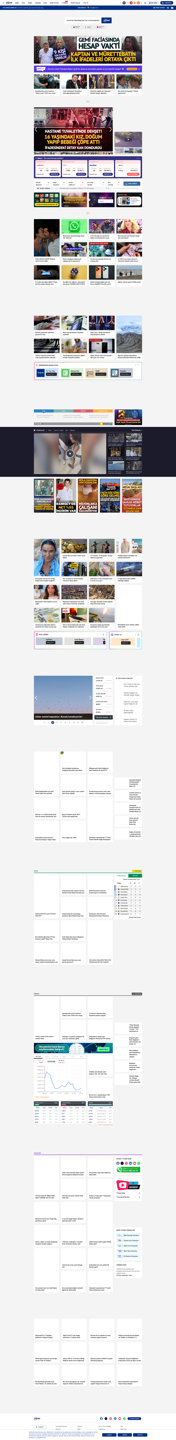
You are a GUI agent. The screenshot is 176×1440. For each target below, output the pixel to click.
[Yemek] (131, 2)
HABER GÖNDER (160, 8)
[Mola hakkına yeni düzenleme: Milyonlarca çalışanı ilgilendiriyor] (121, 1053)
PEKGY (63, 1116)
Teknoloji (79, 1426)
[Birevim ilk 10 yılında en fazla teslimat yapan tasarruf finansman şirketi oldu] (101, 1326)
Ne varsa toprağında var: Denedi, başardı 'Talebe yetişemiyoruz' (74, 1383)
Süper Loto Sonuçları (131, 1246)
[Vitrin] (127, 2)
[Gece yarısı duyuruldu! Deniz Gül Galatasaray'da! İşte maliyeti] (106, 153)
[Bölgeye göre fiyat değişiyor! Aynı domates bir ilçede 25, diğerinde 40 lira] (100, 759)
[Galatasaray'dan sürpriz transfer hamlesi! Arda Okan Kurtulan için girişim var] (64, 153)
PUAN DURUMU (121, 876)
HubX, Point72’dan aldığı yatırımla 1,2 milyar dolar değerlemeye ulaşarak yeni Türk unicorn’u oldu (73, 1338)
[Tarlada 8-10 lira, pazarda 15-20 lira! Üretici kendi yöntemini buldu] (69, 153)
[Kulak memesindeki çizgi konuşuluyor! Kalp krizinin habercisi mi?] (103, 153)
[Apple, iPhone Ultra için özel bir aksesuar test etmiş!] (102, 346)
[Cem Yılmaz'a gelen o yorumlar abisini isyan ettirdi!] (111, 153)
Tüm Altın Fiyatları (102, 717)
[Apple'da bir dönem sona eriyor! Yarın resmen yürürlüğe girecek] (88, 153)
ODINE (36, 1122)
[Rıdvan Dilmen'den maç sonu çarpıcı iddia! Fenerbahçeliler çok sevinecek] (46, 950)
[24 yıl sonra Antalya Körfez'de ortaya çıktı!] (102, 249)
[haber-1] (44, 495)
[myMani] (64, 3)
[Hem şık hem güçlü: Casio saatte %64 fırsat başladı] (73, 782)
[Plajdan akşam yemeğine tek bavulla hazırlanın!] (129, 546)
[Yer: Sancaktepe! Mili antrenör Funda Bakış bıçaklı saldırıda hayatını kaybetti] (85, 153)
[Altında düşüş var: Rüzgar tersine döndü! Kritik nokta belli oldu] (121, 1079)
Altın (81, 1057)
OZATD (91, 1116)
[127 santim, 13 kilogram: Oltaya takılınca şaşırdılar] (102, 546)
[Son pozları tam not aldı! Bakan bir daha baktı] (46, 1267)
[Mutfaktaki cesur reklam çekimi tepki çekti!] (129, 603)
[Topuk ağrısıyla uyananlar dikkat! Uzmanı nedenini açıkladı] (74, 346)
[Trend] (124, 2)
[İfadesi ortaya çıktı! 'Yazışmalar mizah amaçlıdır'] (100, 1186)
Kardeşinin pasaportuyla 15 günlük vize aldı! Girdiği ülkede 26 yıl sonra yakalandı (135, 810)
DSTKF (90, 1111)
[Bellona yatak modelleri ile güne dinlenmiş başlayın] (101, 1349)
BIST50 (47, 1057)
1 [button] (44, 722)
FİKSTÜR (135, 876)
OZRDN (37, 1113)
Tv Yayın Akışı (120, 1193)
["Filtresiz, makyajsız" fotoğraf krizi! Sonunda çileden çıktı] (73, 1232)
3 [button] (52, 722)
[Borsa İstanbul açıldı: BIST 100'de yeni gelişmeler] (73, 805)
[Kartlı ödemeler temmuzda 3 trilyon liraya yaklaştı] (129, 1372)
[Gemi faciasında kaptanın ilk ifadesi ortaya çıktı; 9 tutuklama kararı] (88, 50)
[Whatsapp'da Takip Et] (138, 1163)
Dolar (64, 1057)
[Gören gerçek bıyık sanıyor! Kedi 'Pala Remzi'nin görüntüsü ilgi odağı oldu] (121, 821)
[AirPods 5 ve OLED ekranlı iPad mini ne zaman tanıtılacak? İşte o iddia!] (46, 805)
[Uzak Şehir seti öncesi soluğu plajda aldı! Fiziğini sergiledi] (47, 557)
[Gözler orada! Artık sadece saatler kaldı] (46, 1015)
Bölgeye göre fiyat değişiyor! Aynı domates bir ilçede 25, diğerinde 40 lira (135, 1042)
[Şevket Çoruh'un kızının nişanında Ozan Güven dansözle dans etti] (61, 153)
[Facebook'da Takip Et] (118, 1163)
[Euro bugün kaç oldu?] (73, 828)
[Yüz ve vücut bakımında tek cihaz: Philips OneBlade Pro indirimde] (74, 615)
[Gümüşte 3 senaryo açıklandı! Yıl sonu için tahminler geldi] (73, 129)
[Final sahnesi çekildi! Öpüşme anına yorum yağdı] (47, 238)
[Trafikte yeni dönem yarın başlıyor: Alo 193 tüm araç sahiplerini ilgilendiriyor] (38, 153)
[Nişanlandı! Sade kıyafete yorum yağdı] (47, 592)
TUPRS (90, 1119)
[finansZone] (128, 417)
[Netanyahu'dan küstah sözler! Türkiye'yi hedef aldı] (109, 153)
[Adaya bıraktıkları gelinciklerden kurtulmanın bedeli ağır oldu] (96, 153)
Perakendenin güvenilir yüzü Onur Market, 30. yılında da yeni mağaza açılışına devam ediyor (46, 1384)
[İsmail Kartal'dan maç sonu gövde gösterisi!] (73, 950)
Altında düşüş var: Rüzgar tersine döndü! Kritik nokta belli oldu (134, 1080)
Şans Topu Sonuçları (130, 1251)
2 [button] (48, 722)
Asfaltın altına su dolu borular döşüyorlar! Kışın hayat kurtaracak (135, 796)
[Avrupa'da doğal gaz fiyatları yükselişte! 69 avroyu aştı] (102, 615)
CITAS (63, 1122)
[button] (3, 3)
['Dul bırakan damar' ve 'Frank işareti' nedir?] (40, 153)
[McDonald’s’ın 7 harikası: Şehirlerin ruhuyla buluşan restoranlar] (46, 1326)
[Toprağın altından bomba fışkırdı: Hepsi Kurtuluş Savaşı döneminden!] (102, 592)
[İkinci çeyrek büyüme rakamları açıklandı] (74, 323)
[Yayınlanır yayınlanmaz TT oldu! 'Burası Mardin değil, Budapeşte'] (100, 816)
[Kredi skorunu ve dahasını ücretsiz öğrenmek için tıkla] (74, 153)
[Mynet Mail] (172, 8)
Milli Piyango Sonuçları (131, 1235)
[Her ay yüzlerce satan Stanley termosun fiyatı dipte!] (74, 569)
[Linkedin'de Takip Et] (130, 1163)
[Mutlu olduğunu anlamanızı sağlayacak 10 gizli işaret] (74, 249)
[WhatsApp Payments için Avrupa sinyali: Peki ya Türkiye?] (46, 1349)
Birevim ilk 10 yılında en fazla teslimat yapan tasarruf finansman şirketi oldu (100, 1337)
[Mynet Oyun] (47, 199)
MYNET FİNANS (45, 188)
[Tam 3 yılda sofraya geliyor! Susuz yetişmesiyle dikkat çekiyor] (48, 153)
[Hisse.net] (74, 199)
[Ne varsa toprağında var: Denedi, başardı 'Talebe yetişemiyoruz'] (74, 1372)
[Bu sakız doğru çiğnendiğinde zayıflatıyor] (98, 153)
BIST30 (55, 1057)
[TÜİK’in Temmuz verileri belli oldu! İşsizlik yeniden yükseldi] (47, 346)
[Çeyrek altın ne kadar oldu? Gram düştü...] (74, 546)
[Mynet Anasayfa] (9, 2)
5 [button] (61, 722)
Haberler (58, 1429)
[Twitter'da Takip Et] (122, 1163)
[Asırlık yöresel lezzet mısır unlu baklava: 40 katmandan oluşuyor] (100, 782)
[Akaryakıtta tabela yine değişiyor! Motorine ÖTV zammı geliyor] (56, 153)
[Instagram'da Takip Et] (126, 1163)
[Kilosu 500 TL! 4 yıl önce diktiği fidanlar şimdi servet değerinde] (74, 1349)
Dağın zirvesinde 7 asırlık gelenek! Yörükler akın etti (135, 834)
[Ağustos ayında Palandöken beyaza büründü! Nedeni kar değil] (129, 334)
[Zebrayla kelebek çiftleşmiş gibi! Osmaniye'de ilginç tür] (121, 783)
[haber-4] (110, 495)
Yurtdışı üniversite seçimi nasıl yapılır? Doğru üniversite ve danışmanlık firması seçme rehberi (101, 1385)
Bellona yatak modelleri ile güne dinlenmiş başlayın (102, 1360)
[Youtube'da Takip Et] (134, 1163)
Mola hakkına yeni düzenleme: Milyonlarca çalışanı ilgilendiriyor (134, 1055)
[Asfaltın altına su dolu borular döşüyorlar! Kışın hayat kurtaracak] (121, 796)
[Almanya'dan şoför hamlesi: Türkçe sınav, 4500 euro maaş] (73, 1004)
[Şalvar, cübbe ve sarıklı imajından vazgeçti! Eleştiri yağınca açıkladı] (46, 1232)
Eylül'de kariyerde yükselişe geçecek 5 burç (29, 8)
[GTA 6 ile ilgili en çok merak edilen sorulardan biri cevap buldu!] (102, 226)
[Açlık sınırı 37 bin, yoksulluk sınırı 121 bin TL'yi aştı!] (102, 569)
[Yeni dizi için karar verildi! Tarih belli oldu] (73, 1186)
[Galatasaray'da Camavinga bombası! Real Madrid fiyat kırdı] (73, 904)
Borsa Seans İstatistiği (105, 1426)
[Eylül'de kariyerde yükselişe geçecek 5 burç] (47, 323)
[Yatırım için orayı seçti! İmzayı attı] (73, 1255)
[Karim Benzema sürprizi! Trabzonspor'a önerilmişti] (80, 153)
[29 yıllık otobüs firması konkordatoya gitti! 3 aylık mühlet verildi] (77, 153)
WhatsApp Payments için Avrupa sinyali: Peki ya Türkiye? (46, 1360)
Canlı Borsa (138, 994)
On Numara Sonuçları (131, 1256)
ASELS (90, 1122)
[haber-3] (88, 495)
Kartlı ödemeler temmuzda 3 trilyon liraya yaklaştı (128, 1383)
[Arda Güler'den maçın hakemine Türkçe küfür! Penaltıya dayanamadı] (73, 927)
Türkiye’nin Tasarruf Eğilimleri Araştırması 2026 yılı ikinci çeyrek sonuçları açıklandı (129, 1361)
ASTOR (90, 1113)
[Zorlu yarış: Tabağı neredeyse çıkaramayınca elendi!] (102, 323)
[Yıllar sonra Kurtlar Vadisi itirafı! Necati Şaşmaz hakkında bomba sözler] (73, 1163)
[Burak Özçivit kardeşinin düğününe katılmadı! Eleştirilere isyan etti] (90, 153)
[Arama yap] (145, 3)
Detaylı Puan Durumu (135, 917)
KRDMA (37, 1111)
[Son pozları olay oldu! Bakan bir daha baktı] (100, 1163)
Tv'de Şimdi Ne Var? (123, 1197)
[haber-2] (66, 495)
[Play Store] (40, 1427)
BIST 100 (41, 1060)
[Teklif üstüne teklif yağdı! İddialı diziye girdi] (100, 1220)
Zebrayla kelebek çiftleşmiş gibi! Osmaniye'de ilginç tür (135, 783)
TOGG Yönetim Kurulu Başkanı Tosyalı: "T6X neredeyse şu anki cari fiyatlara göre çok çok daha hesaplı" (135, 1031)
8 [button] (73, 722)
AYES (63, 1113)
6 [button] (65, 722)
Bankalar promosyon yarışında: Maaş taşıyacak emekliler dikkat (134, 1067)
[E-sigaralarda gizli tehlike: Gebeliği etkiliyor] (129, 569)
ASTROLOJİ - (105, 198)
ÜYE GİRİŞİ (154, 3)
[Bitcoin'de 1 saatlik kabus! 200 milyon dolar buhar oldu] (67, 153)
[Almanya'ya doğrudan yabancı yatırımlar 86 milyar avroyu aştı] (47, 615)
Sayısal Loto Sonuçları (131, 1240)
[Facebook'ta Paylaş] (126, 1274)
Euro (73, 1057)
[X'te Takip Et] (106, 1418)
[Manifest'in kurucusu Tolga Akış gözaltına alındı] (46, 1209)
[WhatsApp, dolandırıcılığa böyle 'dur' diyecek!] (74, 226)
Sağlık (78, 1429)
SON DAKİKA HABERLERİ (10, 8)
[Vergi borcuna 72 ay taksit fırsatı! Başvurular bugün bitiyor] (59, 153)
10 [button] (82, 722)
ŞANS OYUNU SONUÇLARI (125, 1230)
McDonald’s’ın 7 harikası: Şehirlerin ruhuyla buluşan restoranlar (44, 1337)
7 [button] (69, 722)
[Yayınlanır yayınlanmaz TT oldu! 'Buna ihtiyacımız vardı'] (100, 1278)
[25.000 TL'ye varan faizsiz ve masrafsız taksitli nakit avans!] (129, 249)
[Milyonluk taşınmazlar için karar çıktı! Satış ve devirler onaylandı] (74, 592)
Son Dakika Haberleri (61, 1426)
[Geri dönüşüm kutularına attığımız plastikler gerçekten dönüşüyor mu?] (73, 759)
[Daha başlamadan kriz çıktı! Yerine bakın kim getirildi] (46, 770)
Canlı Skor (137, 871)
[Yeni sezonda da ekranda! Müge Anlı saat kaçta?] (129, 226)
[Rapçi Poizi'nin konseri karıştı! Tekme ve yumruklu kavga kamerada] (72, 153)
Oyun (121, 1426)
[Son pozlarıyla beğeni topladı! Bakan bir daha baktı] (73, 1278)
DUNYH (64, 1111)
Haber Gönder (135, 1418)
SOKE (63, 1119)
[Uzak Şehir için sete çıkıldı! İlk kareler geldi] (100, 1255)
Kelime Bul (123, 1429)
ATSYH (37, 1119)
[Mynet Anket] (138, 2)
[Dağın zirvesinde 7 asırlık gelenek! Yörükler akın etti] (121, 834)
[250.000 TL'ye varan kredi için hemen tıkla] (53, 153)
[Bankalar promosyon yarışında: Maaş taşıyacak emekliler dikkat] (121, 1066)
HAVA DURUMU (82, 8)
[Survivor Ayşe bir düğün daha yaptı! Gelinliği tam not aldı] (46, 1174)
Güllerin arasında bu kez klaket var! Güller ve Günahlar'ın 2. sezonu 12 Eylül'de (128, 1337)
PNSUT (37, 1116)
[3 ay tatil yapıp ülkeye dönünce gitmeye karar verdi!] (73, 1209)
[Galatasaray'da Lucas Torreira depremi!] (43, 153)
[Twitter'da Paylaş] (131, 1274)
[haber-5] (132, 495)
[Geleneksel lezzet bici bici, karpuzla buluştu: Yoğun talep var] (46, 828)
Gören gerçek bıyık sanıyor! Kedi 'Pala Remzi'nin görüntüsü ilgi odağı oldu (134, 823)
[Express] (134, 2)
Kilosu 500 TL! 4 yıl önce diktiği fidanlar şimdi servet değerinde (73, 1360)
